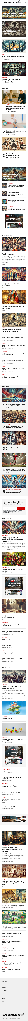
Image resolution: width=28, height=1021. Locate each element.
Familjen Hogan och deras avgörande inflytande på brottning (12, 376)
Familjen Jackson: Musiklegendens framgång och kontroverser (15, 491)
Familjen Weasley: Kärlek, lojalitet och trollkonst (13, 307)
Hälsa (3, 984)
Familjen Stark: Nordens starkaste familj (11, 687)
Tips (7, 129)
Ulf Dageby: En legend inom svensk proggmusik (11, 778)
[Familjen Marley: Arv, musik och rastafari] (14, 559)
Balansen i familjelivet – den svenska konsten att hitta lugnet (15, 108)
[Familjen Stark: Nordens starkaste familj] (14, 676)
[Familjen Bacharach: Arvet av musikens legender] (14, 606)
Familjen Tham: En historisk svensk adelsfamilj (11, 934)
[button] (2, 2)
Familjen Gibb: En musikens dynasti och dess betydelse (16, 201)
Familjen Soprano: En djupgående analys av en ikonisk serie (15, 194)
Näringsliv (11, 183)
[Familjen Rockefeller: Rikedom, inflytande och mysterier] (14, 320)
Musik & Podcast (10, 152)
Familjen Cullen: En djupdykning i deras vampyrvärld (12, 338)
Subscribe (21, 508)
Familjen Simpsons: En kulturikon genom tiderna (12, 740)
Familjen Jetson (7, 718)
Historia (4, 953)
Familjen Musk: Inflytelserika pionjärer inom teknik (13, 346)
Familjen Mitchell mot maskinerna (11, 969)
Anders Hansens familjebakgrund (13, 905)
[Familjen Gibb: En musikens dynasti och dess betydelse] (4, 201)
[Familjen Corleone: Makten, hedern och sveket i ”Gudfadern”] (14, 29)
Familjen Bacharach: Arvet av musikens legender (11, 616)
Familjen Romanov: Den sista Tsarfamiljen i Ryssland (13, 956)
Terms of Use (10, 512)
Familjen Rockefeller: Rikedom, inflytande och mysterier (12, 330)
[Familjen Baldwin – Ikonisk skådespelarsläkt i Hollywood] (4, 208)
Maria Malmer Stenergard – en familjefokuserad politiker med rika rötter (13, 882)
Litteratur (4, 769)
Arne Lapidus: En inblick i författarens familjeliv (12, 800)
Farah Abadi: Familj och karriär (10, 806)
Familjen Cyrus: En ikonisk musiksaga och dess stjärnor (13, 632)
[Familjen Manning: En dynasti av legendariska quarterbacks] (14, 174)
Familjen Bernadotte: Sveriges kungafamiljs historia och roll (14, 427)
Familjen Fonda (6, 639)
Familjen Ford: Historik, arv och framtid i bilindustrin (16, 185)
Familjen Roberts (6, 645)
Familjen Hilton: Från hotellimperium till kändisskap (12, 361)
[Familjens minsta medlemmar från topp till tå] (14, 121)
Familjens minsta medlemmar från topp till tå (16, 131)
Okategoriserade (17, 489)
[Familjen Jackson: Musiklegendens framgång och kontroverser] (14, 481)
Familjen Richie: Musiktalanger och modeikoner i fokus (12, 155)
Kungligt (8, 424)
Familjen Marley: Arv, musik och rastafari (12, 570)
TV (9, 805)
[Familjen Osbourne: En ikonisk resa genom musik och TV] (14, 438)
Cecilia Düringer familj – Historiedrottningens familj (9, 785)
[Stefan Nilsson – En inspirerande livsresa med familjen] (14, 838)
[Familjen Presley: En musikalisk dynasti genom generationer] (14, 527)
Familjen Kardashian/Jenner (9, 652)
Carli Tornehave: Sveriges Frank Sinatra (12, 792)
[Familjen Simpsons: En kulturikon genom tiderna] (14, 729)
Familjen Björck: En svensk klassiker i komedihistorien (11, 942)
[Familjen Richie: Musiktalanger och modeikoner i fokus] (14, 144)
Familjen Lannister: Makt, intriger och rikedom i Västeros (12, 659)
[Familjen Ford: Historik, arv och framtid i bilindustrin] (4, 185)
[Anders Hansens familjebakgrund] (14, 896)
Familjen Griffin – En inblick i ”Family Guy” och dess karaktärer (13, 353)
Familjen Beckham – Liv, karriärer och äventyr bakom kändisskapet (15, 470)
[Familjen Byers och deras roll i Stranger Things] (14, 69)
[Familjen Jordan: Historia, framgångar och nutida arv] (14, 12)
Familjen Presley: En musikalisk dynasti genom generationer (12, 539)
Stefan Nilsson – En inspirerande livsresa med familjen (12, 849)
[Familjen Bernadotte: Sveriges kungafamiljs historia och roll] (14, 416)
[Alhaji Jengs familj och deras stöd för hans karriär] (14, 46)
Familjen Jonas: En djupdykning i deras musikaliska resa (12, 624)
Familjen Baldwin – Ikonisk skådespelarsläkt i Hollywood (17, 208)
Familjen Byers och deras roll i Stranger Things (11, 80)
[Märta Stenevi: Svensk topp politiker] (14, 917)
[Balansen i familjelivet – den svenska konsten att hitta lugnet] (14, 97)
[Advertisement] (14, 221)
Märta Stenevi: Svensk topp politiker (14, 927)
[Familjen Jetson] (14, 708)
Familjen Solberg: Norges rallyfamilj (11, 963)
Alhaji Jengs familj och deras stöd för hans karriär (13, 57)
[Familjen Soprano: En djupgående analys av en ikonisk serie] (4, 193)
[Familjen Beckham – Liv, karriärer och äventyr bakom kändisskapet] (14, 460)
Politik (10, 28)
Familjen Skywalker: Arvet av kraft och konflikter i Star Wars (15, 405)
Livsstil (8, 104)
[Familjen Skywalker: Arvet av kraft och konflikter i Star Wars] (14, 395)
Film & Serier (6, 28)
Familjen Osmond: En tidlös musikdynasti (11, 284)
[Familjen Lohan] (14, 244)
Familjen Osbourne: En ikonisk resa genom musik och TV (15, 448)
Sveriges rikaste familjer (8, 949)
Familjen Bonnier (6, 771)
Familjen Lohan (8, 254)
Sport (5, 11)
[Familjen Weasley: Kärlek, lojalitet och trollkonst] (14, 297)
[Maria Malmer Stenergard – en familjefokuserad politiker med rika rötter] (14, 871)
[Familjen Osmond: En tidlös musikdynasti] (14, 274)
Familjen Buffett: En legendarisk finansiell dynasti (13, 369)
